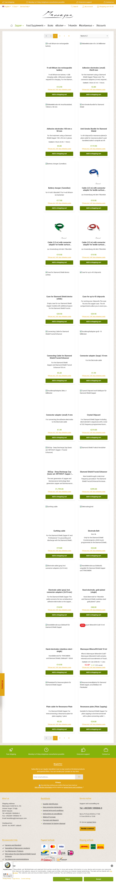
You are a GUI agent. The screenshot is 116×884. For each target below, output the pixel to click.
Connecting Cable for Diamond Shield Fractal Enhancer (59, 357)
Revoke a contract (87, 829)
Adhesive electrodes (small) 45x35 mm (93, 69)
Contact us (110, 2)
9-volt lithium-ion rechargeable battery (59, 69)
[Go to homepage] (58, 14)
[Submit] (79, 776)
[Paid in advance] (62, 859)
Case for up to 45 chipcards (93, 296)
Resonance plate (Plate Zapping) (93, 707)
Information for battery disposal (54, 823)
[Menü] (11, 862)
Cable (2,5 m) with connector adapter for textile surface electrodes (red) (93, 243)
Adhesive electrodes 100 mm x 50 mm (59, 130)
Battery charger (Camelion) (59, 188)
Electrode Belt (93, 531)
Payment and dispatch (51, 820)
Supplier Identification (50, 804)
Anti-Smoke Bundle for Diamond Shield (93, 130)
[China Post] (93, 846)
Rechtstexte (45, 798)
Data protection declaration (52, 807)
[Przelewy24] (48, 859)
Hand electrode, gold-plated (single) (93, 591)
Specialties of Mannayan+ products (17, 848)
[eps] (62, 852)
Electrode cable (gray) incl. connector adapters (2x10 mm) (59, 591)
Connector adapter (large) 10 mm (93, 356)
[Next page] (64, 36)
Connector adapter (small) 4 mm (59, 415)
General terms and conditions (53, 810)
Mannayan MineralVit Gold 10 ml (93, 649)
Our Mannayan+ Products (14, 851)
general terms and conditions (73, 787)
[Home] (11, 25)
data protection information (43, 787)
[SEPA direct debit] (53, 852)
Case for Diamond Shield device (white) (59, 297)
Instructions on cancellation (52, 814)
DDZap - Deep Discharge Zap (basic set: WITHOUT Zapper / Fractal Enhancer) (59, 473)
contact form (91, 822)
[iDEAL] (71, 852)
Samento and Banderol (13, 845)
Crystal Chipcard (93, 415)
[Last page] (69, 36)
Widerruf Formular (49, 817)
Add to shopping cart (59, 94)
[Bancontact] (45, 852)
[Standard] (84, 846)
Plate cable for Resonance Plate (59, 707)
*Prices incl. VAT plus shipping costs (59, 89)
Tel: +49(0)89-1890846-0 (91, 808)
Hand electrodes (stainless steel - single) (59, 650)
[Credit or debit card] (57, 846)
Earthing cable (59, 531)
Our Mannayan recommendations (17, 859)
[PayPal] (44, 846)
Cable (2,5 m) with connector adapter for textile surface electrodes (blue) (93, 189)
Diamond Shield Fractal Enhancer (93, 472)
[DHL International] (100, 846)
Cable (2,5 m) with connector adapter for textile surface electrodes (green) (59, 243)
